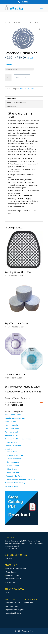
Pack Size (10, 65)
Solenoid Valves (12, 465)
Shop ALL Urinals (11, 435)
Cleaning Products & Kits (15, 418)
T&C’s (7, 592)
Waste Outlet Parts (14, 476)
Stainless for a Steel (13, 579)
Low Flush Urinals (12, 428)
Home (7, 23)
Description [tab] (11, 98)
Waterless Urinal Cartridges (16, 483)
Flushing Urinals (11, 425)
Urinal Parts (9, 449)
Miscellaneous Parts (14, 455)
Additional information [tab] (16, 102)
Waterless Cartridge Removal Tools (20, 479)
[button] (40, 29)
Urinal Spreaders (13, 472)
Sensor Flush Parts (14, 459)
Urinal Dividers (11, 442)
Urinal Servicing (11, 572)
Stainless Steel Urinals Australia (18, 439)
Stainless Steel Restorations (16, 568)
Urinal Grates (11, 469)
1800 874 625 (24, 2)
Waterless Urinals (12, 486)
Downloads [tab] (11, 106)
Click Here (8, 558)
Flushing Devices (11, 421)
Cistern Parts (11, 452)
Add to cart (22, 77)
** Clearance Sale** (13, 414)
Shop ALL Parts (12, 462)
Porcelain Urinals (12, 432)
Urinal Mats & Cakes (16, 23)
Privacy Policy (28, 603)
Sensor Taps (10, 582)
